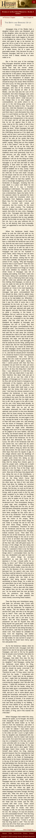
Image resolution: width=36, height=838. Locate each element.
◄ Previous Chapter (8, 17)
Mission (4, 833)
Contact (31, 833)
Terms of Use (17, 833)
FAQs (10, 833)
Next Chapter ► (28, 17)
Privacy (25, 833)
